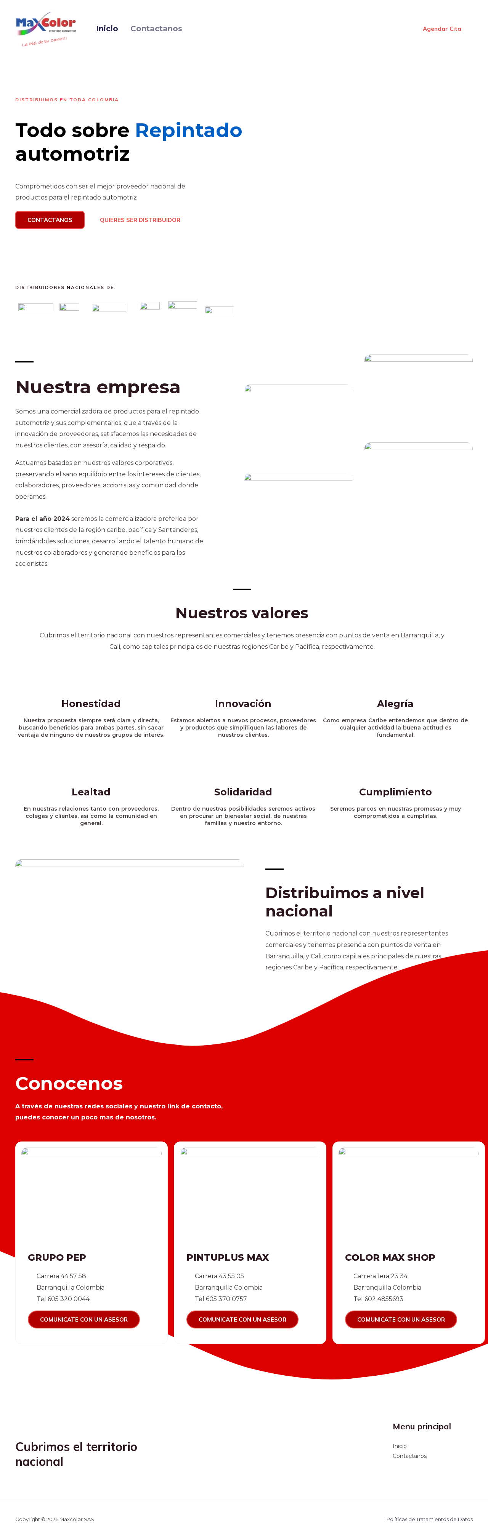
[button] (50, 220)
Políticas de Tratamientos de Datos (430, 1519)
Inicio (107, 28)
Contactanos (156, 28)
